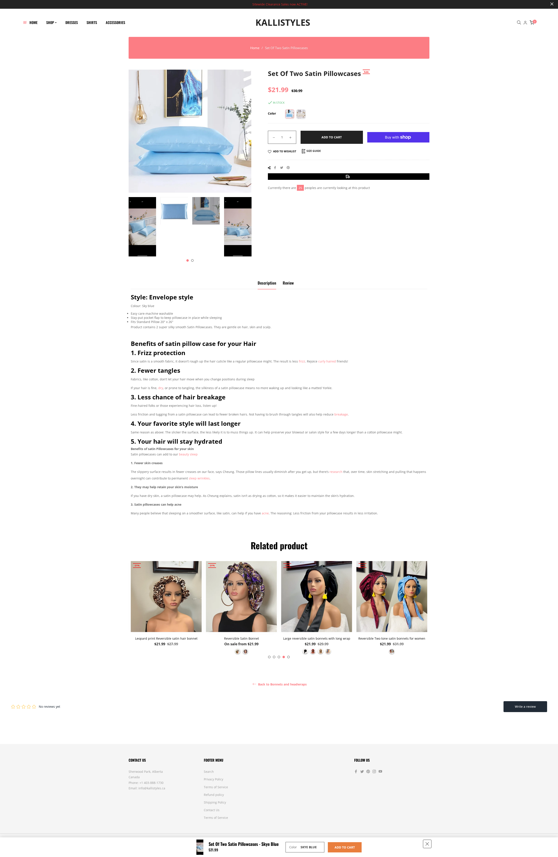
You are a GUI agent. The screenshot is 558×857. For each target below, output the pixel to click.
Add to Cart (345, 847)
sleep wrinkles (199, 478)
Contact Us (211, 810)
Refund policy (214, 795)
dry (160, 388)
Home (254, 48)
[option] (166, 609)
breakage (341, 414)
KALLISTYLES (282, 22)
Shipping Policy (215, 802)
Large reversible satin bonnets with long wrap (241, 638)
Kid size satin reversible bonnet (392, 638)
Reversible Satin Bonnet (166, 638)
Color (272, 113)
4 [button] (283, 657)
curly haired (327, 361)
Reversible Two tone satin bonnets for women (316, 638)
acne (265, 513)
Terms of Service (216, 787)
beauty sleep (188, 454)
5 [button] (288, 657)
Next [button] (248, 226)
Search (209, 771)
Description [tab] (267, 283)
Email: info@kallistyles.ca (147, 788)
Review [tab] (288, 283)
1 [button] (187, 260)
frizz (302, 361)
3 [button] (279, 657)
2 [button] (192, 260)
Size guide (313, 151)
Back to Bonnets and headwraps (282, 684)
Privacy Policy (213, 779)
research (336, 472)
